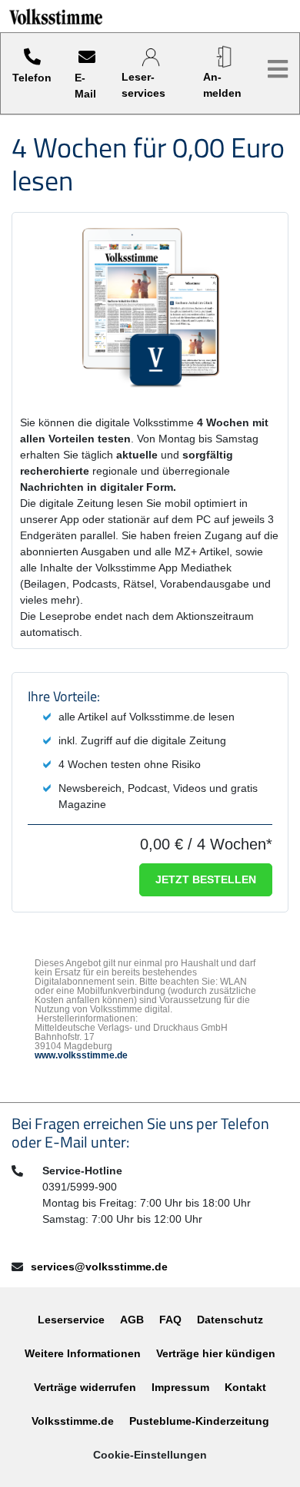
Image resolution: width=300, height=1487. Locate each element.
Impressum (180, 1387)
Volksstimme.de (73, 1421)
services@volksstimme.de (99, 1266)
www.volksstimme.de (81, 1055)
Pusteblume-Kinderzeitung (199, 1421)
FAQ (170, 1319)
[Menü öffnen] (278, 69)
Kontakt (245, 1387)
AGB (132, 1319)
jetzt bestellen (205, 879)
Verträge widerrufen (85, 1387)
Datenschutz (230, 1319)
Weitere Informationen (83, 1353)
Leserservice (71, 1319)
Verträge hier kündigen (215, 1353)
